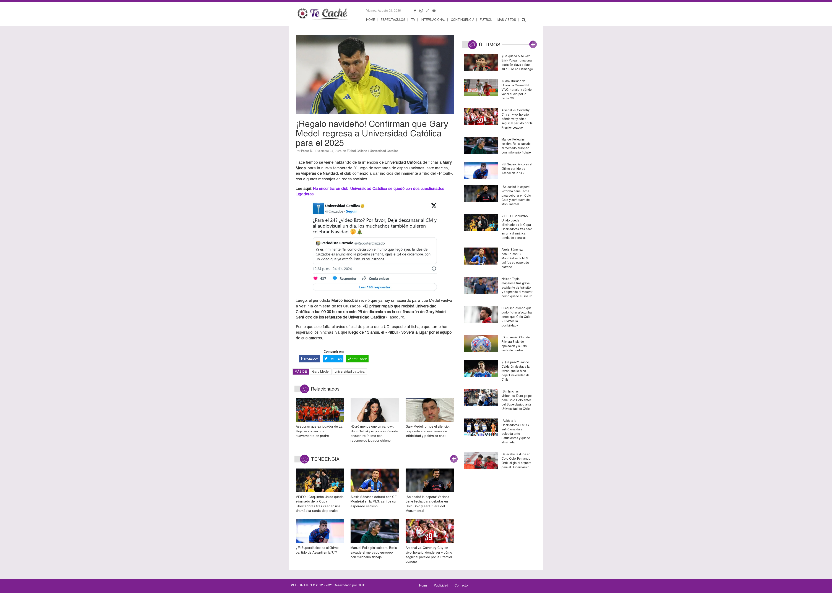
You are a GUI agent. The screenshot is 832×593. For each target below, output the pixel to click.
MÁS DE (301, 371)
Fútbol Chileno (357, 151)
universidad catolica (350, 371)
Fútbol (486, 19)
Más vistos (506, 19)
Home (370, 19)
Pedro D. (307, 151)
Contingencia (462, 19)
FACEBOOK (311, 358)
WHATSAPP (359, 358)
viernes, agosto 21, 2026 (383, 10)
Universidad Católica (384, 151)
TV (413, 19)
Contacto (461, 585)
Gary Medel (320, 371)
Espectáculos (393, 19)
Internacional (433, 19)
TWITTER (335, 358)
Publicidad (441, 585)
